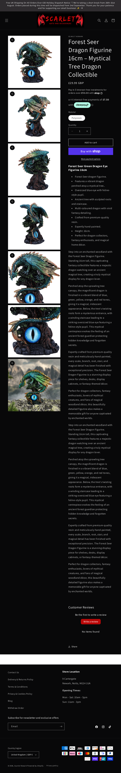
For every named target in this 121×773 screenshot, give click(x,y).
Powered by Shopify (35, 766)
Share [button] (74, 646)
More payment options (91, 159)
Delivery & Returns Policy (20, 679)
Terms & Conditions (18, 686)
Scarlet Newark (20, 766)
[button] (6, 20)
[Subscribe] (61, 726)
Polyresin (77, 118)
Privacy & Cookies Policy (20, 693)
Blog (10, 700)
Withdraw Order (16, 708)
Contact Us (13, 672)
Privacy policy (52, 765)
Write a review (91, 621)
